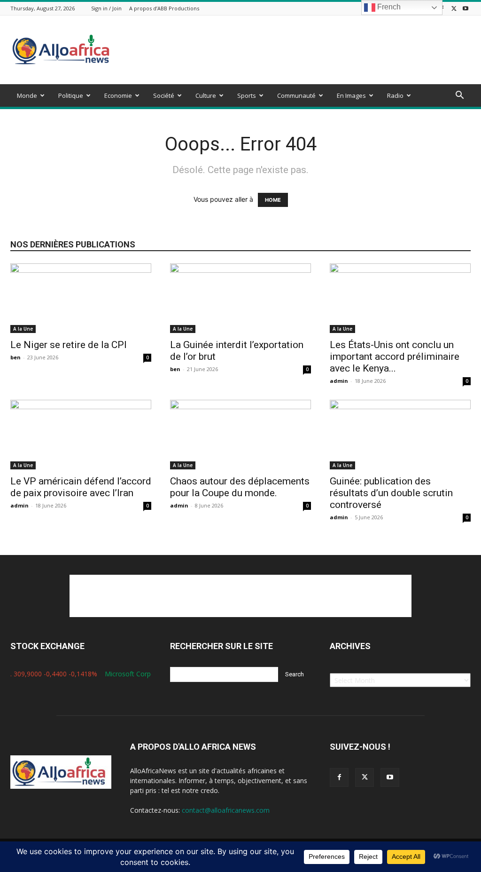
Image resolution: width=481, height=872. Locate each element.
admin (339, 380)
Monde (27, 95)
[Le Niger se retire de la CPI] (80, 298)
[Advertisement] (300, 50)
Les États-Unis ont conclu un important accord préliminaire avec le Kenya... (394, 356)
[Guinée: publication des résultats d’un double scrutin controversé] (400, 434)
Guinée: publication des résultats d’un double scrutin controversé (391, 493)
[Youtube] (465, 8)
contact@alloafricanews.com (226, 810)
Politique (70, 95)
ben (15, 357)
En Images (351, 95)
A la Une (23, 328)
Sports (246, 95)
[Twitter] (454, 8)
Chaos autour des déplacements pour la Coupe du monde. (240, 487)
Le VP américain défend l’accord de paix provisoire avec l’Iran (80, 487)
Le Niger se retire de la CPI (68, 344)
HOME (273, 200)
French (388, 7)
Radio (395, 95)
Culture (205, 95)
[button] (459, 96)
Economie (118, 95)
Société (163, 95)
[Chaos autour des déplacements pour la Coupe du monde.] (240, 434)
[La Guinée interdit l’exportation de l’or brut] (240, 298)
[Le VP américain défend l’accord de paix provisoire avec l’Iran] (80, 434)
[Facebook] (339, 777)
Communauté (296, 95)
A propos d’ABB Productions (164, 8)
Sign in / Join (106, 8)
